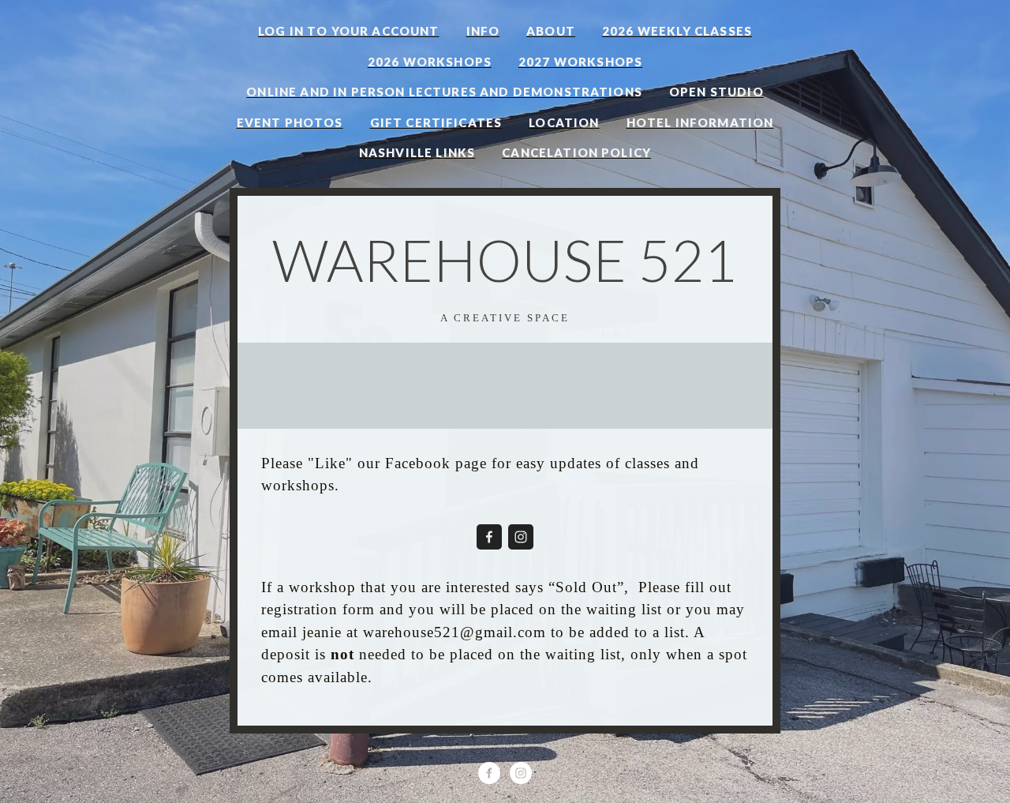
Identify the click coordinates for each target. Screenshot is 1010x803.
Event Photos (290, 122)
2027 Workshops (580, 61)
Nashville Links (417, 152)
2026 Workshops (430, 61)
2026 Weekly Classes (677, 31)
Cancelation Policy (576, 152)
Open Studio (716, 91)
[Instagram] (520, 537)
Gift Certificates (436, 122)
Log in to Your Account (349, 31)
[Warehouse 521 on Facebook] (489, 537)
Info (483, 31)
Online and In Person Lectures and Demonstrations (444, 91)
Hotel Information (700, 122)
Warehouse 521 (504, 260)
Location (564, 122)
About (550, 31)
